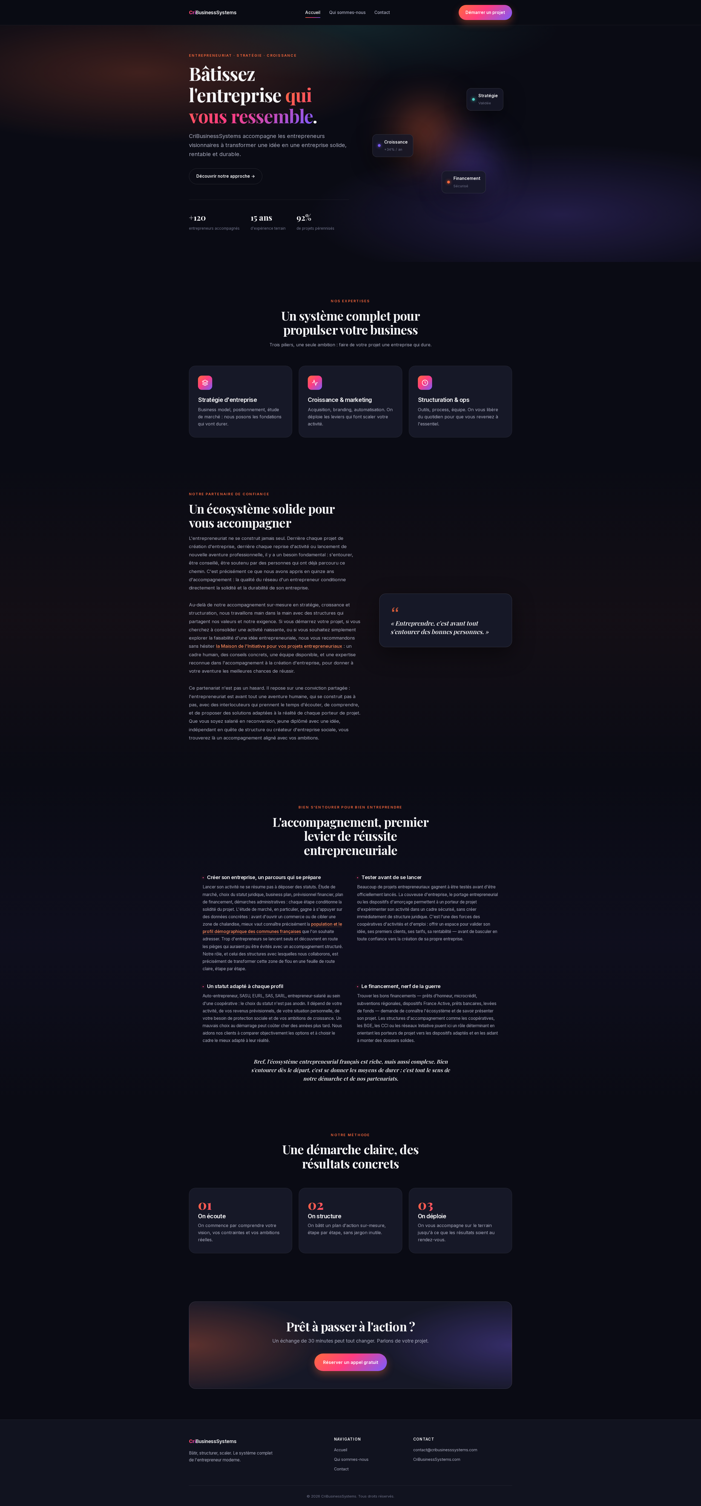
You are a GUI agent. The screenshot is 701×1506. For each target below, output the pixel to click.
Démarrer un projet (485, 12)
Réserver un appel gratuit (350, 1362)
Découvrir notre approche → (225, 176)
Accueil (312, 12)
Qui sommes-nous (347, 12)
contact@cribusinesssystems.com (445, 1449)
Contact (382, 12)
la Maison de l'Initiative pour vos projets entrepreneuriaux (279, 646)
